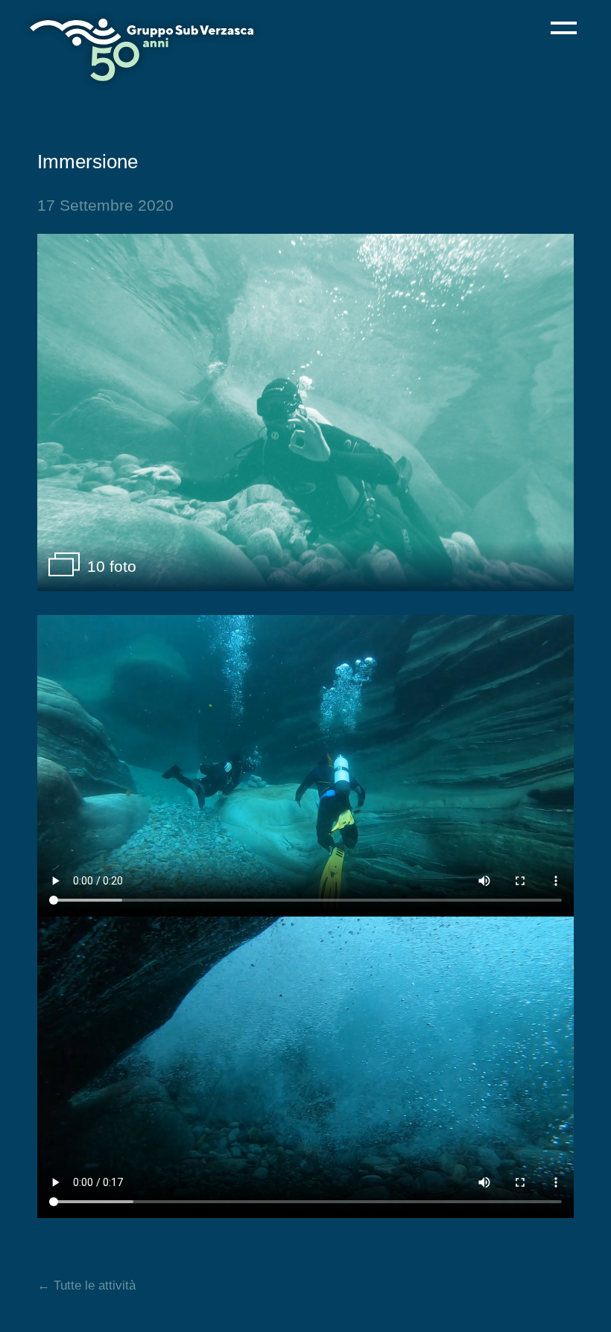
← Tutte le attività (86, 1285)
